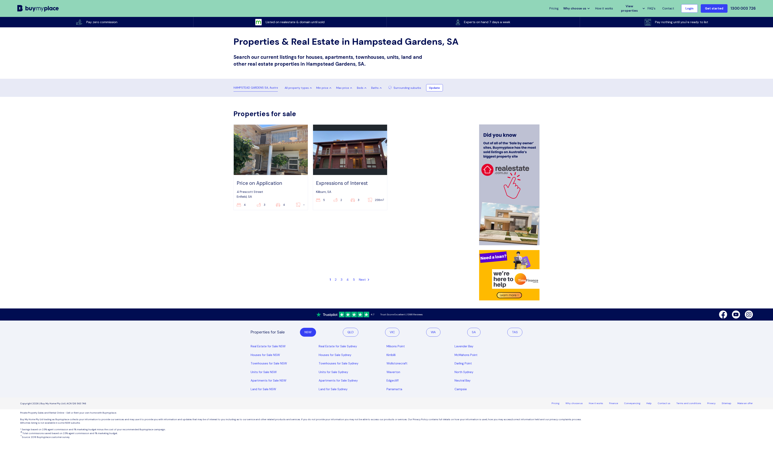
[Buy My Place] (38, 8)
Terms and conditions (688, 403)
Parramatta (394, 389)
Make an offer (745, 403)
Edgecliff (392, 381)
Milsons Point (395, 346)
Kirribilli (391, 355)
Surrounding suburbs (407, 88)
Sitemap (726, 403)
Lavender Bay (464, 346)
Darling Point (463, 363)
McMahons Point (466, 355)
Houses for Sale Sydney (335, 355)
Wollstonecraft (396, 363)
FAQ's (651, 8)
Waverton (393, 372)
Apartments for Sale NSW (268, 381)
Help (649, 403)
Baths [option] (375, 87)
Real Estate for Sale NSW (268, 346)
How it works (604, 8)
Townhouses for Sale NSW (269, 363)
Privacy (711, 403)
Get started (714, 8)
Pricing (555, 403)
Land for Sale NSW (263, 389)
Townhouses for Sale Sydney (338, 363)
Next (363, 279)
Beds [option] (360, 87)
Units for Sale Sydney (333, 372)
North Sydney (464, 372)
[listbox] (324, 87)
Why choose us (574, 403)
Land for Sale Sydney (333, 389)
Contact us (664, 403)
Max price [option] (342, 87)
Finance (613, 403)
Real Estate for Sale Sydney (338, 346)
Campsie (461, 389)
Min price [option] (322, 87)
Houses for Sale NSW (265, 355)
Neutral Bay (462, 381)
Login (689, 8)
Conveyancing (632, 403)
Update (434, 88)
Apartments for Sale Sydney (338, 381)
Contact (668, 8)
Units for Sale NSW (264, 372)
